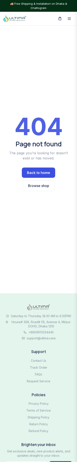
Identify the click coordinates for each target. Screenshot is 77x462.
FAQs (38, 374)
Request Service (38, 381)
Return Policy (38, 424)
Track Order (38, 367)
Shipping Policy (38, 417)
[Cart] (60, 18)
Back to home (38, 173)
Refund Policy (38, 431)
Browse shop (38, 186)
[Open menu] (69, 18)
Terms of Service (38, 410)
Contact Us (38, 360)
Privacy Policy (39, 403)
